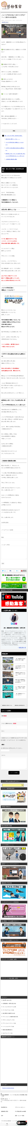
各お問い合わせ (5, 22)
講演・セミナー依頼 (19, 1115)
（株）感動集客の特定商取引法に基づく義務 (20, 659)
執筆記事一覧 (22, 647)
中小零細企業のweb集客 (20, 1111)
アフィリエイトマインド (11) (9, 1023)
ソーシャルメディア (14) (8, 1026)
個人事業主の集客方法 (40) (9, 1013)
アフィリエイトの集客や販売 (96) (10, 1016)
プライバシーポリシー (20, 1107)
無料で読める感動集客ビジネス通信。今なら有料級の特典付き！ (20, 681)
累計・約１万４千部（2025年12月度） (14, 135)
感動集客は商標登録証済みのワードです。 (21, 705)
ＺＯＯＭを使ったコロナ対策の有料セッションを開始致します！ (20, 667)
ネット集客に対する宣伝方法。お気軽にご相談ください (20, 688)
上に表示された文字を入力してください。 (12, 748)
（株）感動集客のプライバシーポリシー (20, 694)
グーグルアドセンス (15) (8, 1010)
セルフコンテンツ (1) (7, 1033)
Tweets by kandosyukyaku (8, 1088)
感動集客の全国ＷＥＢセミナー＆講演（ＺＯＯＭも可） (20, 674)
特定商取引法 (4, 1107)
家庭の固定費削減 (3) (7, 1029)
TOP (14, 1095)
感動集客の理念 (4, 1111)
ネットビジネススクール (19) (9, 1006)
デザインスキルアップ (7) (8, 1020)
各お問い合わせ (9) (7, 1000)
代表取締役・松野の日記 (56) (9, 1003)
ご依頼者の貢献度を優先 (11, 159)
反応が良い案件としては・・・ (13, 139)
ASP (2, 1115)
